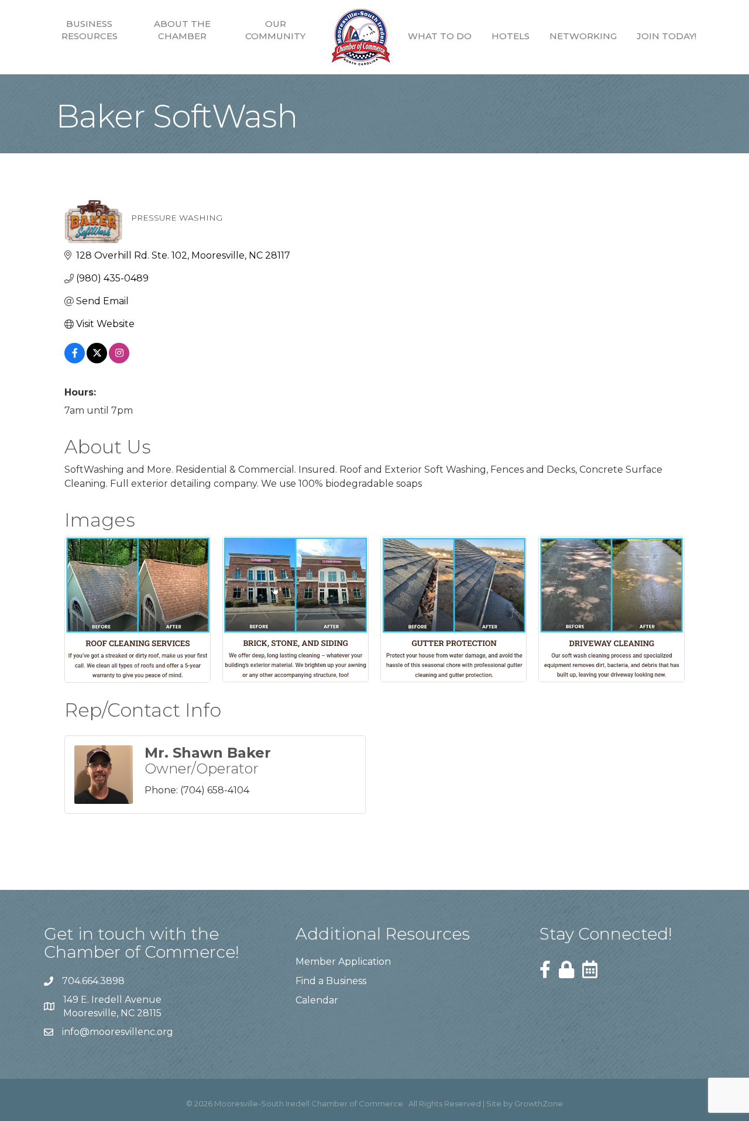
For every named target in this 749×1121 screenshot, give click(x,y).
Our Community (275, 30)
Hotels (511, 36)
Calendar (317, 1000)
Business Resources (89, 30)
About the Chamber (182, 30)
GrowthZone (538, 1103)
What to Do (440, 36)
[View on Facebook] (74, 360)
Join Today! (666, 36)
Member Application (343, 961)
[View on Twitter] (97, 360)
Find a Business (331, 980)
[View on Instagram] (119, 360)
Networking (583, 36)
